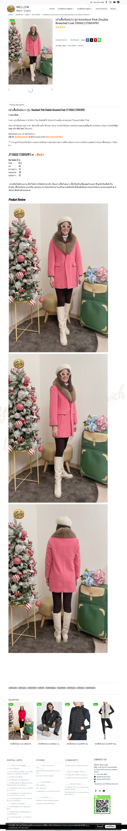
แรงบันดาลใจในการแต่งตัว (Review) (76, 765)
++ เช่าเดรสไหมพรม (13, 769)
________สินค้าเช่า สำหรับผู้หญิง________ (19, 765)
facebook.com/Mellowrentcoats (106, 784)
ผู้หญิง (65, 46)
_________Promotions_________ (45, 797)
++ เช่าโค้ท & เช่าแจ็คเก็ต (15, 777)
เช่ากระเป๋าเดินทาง (101, 9)
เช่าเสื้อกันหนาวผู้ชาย (84, 9)
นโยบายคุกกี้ (24, 827)
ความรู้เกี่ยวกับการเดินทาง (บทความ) (76, 775)
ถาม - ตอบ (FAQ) (41, 788)
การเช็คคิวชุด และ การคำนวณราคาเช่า (48, 791)
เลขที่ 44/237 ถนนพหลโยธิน (107, 767)
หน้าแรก (52, 9)
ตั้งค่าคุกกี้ (100, 826)
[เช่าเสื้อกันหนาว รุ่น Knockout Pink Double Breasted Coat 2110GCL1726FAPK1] (30, 52)
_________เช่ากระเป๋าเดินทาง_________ (18, 822)
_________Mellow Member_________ (76, 784)
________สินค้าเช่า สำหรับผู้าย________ (18, 804)
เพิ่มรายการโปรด (62, 40)
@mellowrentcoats (21, 136)
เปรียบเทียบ (75, 40)
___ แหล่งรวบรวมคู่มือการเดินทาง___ (76, 772)
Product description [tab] (17, 105)
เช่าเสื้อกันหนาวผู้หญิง (65, 9)
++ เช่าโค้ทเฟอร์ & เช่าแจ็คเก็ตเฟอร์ (18, 780)
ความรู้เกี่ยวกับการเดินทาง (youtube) (76, 778)
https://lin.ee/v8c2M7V (54, 136)
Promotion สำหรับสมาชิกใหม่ (45, 803)
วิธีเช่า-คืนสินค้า (41, 785)
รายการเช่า (80, 46)
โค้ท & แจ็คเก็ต (72, 46)
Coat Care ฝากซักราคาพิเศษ (44, 776)
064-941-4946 (99, 2)
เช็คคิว (39, 154)
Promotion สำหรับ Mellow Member (47, 800)
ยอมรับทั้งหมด (110, 826)
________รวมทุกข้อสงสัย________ (45, 782)
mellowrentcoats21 (103, 779)
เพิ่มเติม (113, 9)
